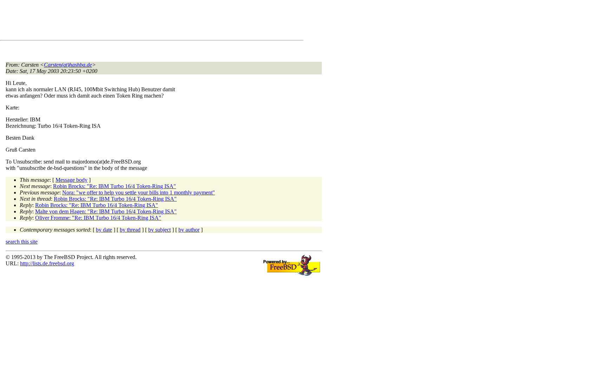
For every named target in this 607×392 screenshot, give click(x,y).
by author (189, 230)
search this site (22, 242)
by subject (159, 230)
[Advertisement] (133, 21)
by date (104, 230)
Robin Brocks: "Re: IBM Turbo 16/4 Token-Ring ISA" (114, 186)
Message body (71, 180)
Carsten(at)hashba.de (68, 65)
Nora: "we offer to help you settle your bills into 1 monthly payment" (138, 192)
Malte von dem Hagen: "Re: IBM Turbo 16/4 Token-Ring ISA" (106, 211)
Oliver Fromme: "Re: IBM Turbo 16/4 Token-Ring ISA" (98, 218)
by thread (130, 230)
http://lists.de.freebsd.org (47, 263)
